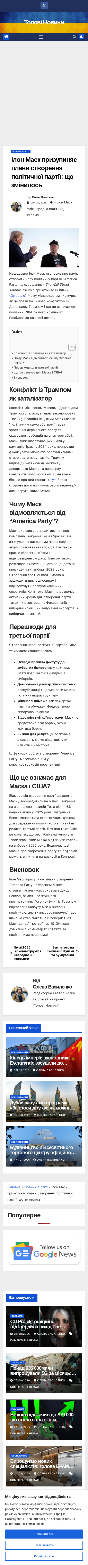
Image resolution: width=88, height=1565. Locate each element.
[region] (44, 1527)
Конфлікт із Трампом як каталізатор (40, 353)
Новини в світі (20, 151)
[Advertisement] (44, 87)
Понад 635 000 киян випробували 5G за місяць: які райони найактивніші (40, 1373)
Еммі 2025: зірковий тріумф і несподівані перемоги (27, 953)
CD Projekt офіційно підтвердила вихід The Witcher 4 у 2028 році (35, 1326)
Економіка (17, 1409)
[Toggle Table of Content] (69, 347)
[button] (74, 37)
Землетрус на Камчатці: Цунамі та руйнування (60, 951)
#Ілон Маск (63, 202)
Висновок (21, 377)
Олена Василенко (43, 197)
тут (53, 480)
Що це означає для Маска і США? (38, 372)
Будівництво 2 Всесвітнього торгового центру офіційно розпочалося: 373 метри (41, 1152)
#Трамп (33, 215)
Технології (17, 1362)
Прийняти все (44, 1534)
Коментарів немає (24, 1340)
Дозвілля (17, 1316)
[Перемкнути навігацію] (41, 37)
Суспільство (19, 1455)
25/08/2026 (22, 1333)
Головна (13, 1187)
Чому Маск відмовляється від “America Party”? (42, 360)
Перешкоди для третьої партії (36, 367)
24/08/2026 (22, 1426)
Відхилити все (44, 1556)
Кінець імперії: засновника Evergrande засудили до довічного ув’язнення (39, 1063)
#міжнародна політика (45, 209)
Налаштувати (44, 1545)
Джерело (17, 295)
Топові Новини (44, 22)
